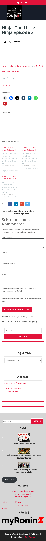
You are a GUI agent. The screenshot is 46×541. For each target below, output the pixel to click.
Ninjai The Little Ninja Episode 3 (16, 65)
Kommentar (7, 237)
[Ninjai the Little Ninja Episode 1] (12, 158)
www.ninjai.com (10, 71)
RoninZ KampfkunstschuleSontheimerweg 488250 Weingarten (15, 386)
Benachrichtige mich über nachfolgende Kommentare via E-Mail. (19, 289)
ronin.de (6, 85)
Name (5, 252)
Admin (4, 508)
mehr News (9, 480)
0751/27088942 (11, 391)
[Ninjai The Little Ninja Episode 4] (12, 186)
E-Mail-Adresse (9, 263)
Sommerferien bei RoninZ (24, 444)
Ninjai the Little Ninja (24, 211)
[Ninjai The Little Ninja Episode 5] (32, 157)
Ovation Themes (28, 537)
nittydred (38, 65)
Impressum (23, 505)
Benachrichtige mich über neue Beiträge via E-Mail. (21, 299)
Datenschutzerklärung (11, 502)
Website (5, 274)
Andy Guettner (13, 41)
